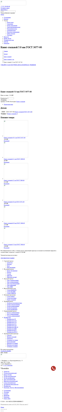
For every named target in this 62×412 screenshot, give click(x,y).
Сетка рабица (11, 296)
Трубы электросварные (13, 304)
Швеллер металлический (11, 381)
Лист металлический (9, 379)
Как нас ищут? (24, 404)
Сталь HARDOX (11, 290)
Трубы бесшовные (12, 308)
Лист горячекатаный (12, 280)
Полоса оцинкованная (13, 312)
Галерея (6, 393)
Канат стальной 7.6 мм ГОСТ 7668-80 (14, 244)
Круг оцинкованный (12, 314)
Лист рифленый (11, 285)
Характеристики (8, 104)
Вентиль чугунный (12, 343)
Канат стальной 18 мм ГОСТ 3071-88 (14, 202)
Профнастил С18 (11, 322)
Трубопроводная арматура (11, 384)
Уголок (9, 274)
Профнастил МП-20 (12, 327)
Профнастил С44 (11, 325)
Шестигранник (11, 267)
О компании (7, 390)
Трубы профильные (9, 378)
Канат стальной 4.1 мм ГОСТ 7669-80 (14, 159)
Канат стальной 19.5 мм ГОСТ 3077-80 (14, 137)
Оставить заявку (5, 8)
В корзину (3, 100)
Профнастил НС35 (12, 332)
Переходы (10, 338)
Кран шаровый (11, 341)
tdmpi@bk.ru (4, 9)
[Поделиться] (3, 409)
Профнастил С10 (11, 320)
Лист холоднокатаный (13, 283)
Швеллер (9, 275)
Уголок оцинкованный (13, 316)
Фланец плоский (11, 337)
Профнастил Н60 (12, 329)
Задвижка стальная (12, 346)
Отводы (9, 335)
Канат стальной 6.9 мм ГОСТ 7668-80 (14, 223)
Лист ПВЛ (10, 287)
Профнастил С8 (11, 319)
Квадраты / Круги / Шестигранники (14, 387)
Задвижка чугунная (12, 340)
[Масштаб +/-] (6, 409)
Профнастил (7, 317)
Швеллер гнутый (12, 277)
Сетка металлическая (10, 383)
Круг (8, 266)
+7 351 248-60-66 (5, 6)
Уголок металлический (10, 373)
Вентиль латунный (12, 345)
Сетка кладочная (11, 298)
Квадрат (9, 264)
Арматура (10, 262)
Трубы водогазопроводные (14, 303)
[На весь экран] (4, 409)
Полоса (9, 272)
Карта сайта (7, 398)
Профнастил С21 (11, 324)
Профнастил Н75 (12, 330)
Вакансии (6, 395)
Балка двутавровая (12, 270)
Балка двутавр (8, 374)
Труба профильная (12, 309)
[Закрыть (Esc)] (1, 409)
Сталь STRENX (11, 293)
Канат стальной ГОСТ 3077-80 (23, 112)
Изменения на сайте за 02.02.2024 (10, 404)
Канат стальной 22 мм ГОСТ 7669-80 (14, 180)
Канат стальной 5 (12, 113)
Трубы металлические (10, 376)
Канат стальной (20, 101)
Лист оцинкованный (12, 282)
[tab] (32, 104)
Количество (4, 98)
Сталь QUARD (11, 291)
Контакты (6, 397)
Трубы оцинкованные (13, 306)
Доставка (6, 392)
